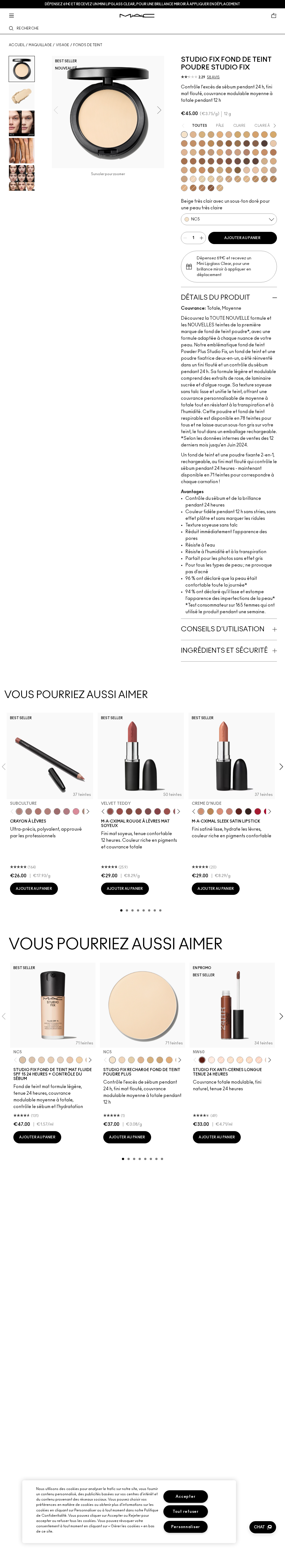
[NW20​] (184, 188)
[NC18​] (228, 179)
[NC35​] (246, 179)
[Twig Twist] (157, 811)
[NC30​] (237, 179)
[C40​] (220, 170)
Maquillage (40, 45)
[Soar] (148, 811)
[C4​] (273, 161)
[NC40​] (255, 134)
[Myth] (219, 811)
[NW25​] (228, 152)
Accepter (185, 1496)
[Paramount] (238, 811)
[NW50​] (211, 161)
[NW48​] (202, 161)
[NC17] (202, 134)
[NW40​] (264, 152)
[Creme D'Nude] (201, 811)
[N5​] (264, 170)
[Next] (86, 811)
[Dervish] (66, 811)
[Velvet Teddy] (110, 811)
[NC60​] (246, 143)
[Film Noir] (248, 811)
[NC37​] (237, 134)
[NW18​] (211, 152)
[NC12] (202, 179)
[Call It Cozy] (210, 811)
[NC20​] (211, 134)
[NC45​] (202, 143)
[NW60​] (246, 161)
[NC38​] (246, 134)
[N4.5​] (255, 170)
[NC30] (240, 1060)
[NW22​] (220, 152)
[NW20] (258, 1060)
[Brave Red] (257, 811)
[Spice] (47, 811)
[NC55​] (228, 143)
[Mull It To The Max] (119, 811)
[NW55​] (211, 188)
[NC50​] (220, 143)
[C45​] (228, 170)
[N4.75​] (220, 188)
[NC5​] (112, 1060)
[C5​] (193, 170)
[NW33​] (246, 152)
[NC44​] (193, 143)
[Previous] (13, 811)
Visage (62, 45)
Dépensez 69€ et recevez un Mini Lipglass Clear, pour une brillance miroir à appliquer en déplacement (142, 4)
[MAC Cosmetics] (137, 16)
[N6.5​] (184, 179)
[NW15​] (202, 152)
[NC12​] (131, 1060)
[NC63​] (255, 143)
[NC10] (193, 179)
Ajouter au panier (242, 238)
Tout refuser (186, 1511)
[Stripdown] (28, 811)
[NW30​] (237, 152)
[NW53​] (220, 161)
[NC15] (220, 179)
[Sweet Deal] (167, 811)
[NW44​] (193, 188)
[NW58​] (237, 161)
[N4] (69, 1060)
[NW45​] (202, 188)
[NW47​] (193, 161)
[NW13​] (193, 152)
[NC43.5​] (184, 143)
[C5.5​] (202, 170)
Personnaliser (185, 1527)
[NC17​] (150, 1060)
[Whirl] (57, 811)
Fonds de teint (87, 45)
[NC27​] (228, 134)
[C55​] (237, 170)
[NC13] (211, 179)
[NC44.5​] (255, 179)
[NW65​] (255, 161)
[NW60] (202, 1060)
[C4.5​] (184, 170)
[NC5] (184, 134)
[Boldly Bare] (38, 811)
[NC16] (193, 134)
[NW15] (221, 1060)
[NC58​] (237, 143)
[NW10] (51, 1060)
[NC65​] (264, 143)
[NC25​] (220, 134)
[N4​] (246, 170)
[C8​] (211, 170)
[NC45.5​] (264, 179)
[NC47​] (273, 179)
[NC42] (273, 134)
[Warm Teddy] (129, 811)
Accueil (17, 45)
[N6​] (273, 170)
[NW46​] (184, 161)
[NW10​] (184, 152)
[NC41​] (264, 134)
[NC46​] (211, 143)
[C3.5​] (264, 161)
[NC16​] (140, 1060)
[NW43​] (273, 152)
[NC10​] (122, 1060)
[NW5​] (273, 143)
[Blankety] (229, 811)
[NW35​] (255, 152)
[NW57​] (228, 161)
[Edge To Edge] (76, 811)
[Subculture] (19, 811)
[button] (263, 1527)
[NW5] (41, 1060)
